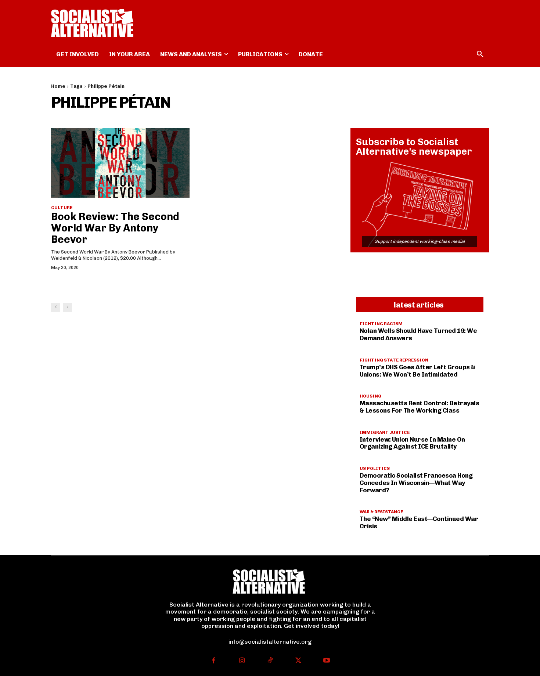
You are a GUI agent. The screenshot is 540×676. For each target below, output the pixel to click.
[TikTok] (270, 661)
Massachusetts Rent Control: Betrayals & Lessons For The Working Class (419, 406)
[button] (480, 54)
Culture (61, 207)
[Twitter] (298, 661)
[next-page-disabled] (67, 307)
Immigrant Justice (385, 432)
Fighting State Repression (394, 360)
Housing (370, 396)
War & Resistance (381, 511)
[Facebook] (213, 661)
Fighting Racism (381, 323)
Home (58, 86)
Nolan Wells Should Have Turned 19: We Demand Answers (418, 334)
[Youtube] (326, 661)
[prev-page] (55, 307)
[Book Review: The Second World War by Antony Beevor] (120, 163)
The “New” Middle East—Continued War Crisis (419, 522)
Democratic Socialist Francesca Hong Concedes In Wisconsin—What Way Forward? (416, 482)
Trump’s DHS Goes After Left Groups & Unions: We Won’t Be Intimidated (418, 370)
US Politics (375, 468)
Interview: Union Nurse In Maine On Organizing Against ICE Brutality (412, 443)
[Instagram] (242, 661)
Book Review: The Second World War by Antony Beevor (115, 228)
